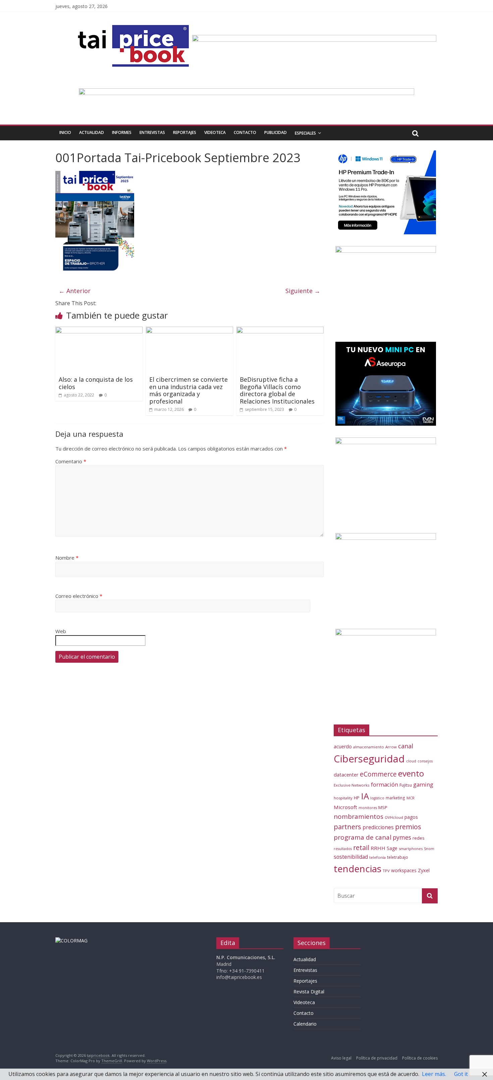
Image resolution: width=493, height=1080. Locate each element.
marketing (395, 798)
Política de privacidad (376, 1058)
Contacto (245, 132)
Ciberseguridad (369, 758)
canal (405, 746)
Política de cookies (420, 1058)
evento (411, 773)
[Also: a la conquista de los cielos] (99, 330)
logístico (377, 798)
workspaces (404, 870)
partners (347, 826)
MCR (410, 797)
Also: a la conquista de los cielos (96, 383)
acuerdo (343, 746)
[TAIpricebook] (71, 940)
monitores (368, 807)
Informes (121, 132)
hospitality (343, 797)
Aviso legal (341, 1058)
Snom (429, 848)
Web (60, 631)
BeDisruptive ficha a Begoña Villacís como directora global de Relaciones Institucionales (277, 390)
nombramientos (358, 816)
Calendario (305, 1024)
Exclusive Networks (352, 785)
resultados (343, 848)
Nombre (66, 557)
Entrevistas (152, 132)
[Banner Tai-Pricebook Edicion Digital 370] (314, 39)
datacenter (346, 774)
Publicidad (275, 132)
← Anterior (75, 291)
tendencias (357, 868)
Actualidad (91, 132)
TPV (386, 870)
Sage (392, 848)
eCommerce (378, 774)
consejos (425, 761)
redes (419, 838)
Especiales (305, 133)
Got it (461, 1074)
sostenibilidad (351, 856)
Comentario (70, 461)
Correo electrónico (78, 596)
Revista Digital (308, 991)
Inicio (65, 132)
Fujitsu (405, 785)
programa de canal (362, 837)
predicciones (378, 827)
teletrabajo (397, 857)
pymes (402, 837)
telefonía (377, 857)
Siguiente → (302, 291)
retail (361, 847)
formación (384, 784)
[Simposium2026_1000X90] (246, 92)
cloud (411, 760)
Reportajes (184, 132)
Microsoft (345, 807)
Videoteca (215, 132)
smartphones (411, 848)
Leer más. (434, 1074)
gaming (423, 784)
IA (365, 796)
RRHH (378, 848)
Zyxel (424, 870)
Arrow (391, 746)
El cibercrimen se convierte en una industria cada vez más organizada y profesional (188, 390)
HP (357, 798)
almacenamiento (368, 746)
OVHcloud (394, 817)
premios (408, 826)
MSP (382, 807)
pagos (411, 817)
